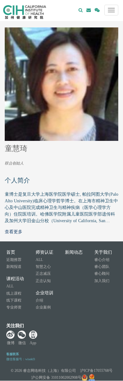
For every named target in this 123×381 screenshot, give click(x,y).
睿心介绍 (101, 259)
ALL (10, 286)
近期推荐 (13, 259)
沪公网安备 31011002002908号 (56, 377)
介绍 (39, 300)
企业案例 (43, 307)
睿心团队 (101, 266)
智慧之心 (43, 266)
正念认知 (43, 281)
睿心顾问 (101, 273)
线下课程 (13, 300)
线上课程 (13, 293)
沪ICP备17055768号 (96, 370)
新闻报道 (13, 266)
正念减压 (43, 273)
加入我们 (101, 281)
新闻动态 (74, 252)
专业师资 (13, 307)
